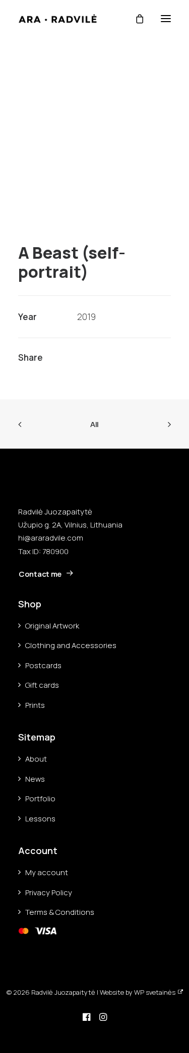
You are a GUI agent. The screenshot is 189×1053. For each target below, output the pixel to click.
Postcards (43, 665)
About (36, 759)
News (35, 779)
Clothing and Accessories (70, 645)
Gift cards (42, 685)
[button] (166, 18)
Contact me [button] (40, 574)
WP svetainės (154, 992)
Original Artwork (52, 625)
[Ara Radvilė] (57, 19)
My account (46, 872)
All (94, 424)
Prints (35, 705)
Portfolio (40, 798)
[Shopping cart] (135, 18)
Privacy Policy (48, 892)
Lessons (40, 818)
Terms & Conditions (59, 912)
